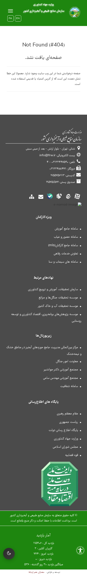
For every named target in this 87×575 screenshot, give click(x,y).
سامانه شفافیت (69, 386)
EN (18, 18)
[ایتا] (68, 198)
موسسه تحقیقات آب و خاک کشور (58, 306)
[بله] (50, 198)
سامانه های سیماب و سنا (63, 262)
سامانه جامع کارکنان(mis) (63, 245)
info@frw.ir (47, 156)
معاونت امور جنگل (67, 361)
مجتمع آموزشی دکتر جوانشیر (61, 369)
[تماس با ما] (41, 198)
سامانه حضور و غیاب (66, 237)
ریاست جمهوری (68, 422)
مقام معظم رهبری (67, 413)
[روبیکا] (59, 198)
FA (10, 18)
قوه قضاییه (71, 455)
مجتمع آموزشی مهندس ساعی (60, 378)
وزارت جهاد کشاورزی (66, 439)
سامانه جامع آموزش (66, 229)
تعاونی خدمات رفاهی (66, 254)
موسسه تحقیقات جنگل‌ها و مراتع (58, 297)
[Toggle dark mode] (9, 553)
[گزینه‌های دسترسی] (80, 551)
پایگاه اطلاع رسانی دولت (63, 430)
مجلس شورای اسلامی (65, 447)
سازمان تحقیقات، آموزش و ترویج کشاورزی (53, 289)
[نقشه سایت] (31, 198)
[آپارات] (77, 198)
